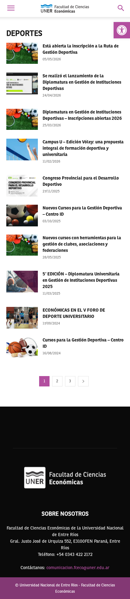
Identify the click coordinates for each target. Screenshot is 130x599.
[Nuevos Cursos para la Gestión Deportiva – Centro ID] (22, 215)
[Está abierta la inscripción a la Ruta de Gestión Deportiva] (22, 53)
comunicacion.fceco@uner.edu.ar (77, 567)
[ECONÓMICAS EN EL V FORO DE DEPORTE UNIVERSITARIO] (22, 318)
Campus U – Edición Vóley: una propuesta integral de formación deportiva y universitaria (83, 148)
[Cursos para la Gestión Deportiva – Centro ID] (22, 347)
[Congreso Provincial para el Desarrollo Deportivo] (22, 186)
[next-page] (83, 381)
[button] (122, 30)
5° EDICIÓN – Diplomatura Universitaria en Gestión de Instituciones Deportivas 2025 (81, 280)
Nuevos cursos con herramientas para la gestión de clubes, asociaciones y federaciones (82, 244)
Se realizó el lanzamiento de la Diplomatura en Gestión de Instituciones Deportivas (82, 82)
